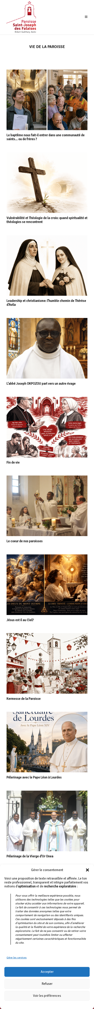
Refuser (47, 984)
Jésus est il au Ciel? (20, 620)
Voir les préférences (47, 996)
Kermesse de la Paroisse (24, 699)
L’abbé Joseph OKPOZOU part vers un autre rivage (41, 384)
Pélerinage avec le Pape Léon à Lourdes (34, 777)
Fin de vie (13, 462)
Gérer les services (17, 957)
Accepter (47, 972)
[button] (87, 870)
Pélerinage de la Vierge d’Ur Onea (30, 856)
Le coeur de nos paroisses (25, 541)
